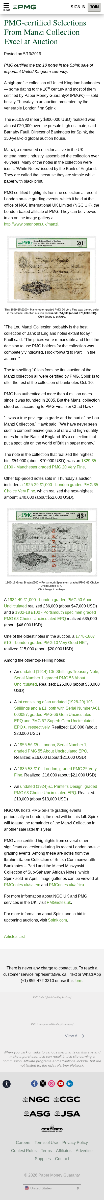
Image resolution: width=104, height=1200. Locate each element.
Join (94, 7)
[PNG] (52, 1007)
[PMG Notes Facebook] (34, 1084)
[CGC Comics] (67, 1099)
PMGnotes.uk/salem (22, 885)
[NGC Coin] (36, 1099)
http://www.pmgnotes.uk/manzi (31, 224)
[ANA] (26, 1007)
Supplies (43, 1159)
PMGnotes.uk (59, 902)
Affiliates (63, 1151)
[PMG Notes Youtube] (60, 1084)
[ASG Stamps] (37, 1114)
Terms (46, 1151)
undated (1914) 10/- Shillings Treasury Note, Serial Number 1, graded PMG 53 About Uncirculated (56, 677)
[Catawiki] (28, 1036)
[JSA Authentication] (67, 1114)
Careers (23, 1142)
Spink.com (57, 920)
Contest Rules (24, 1151)
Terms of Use (46, 1142)
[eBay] (51, 1036)
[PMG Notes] (26, 7)
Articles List (14, 936)
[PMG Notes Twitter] (43, 1084)
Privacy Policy (75, 1142)
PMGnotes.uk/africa (66, 885)
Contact (62, 1159)
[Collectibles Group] (52, 1128)
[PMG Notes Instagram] (51, 1084)
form (78, 981)
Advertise (84, 1151)
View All (73, 1036)
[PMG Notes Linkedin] (69, 1084)
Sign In (78, 7)
